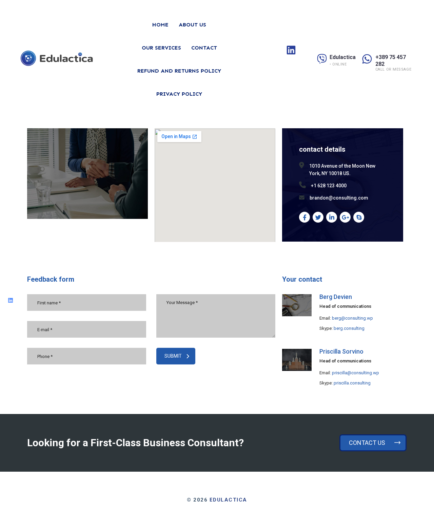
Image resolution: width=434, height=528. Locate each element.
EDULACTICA (228, 500)
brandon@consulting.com (339, 198)
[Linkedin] (10, 300)
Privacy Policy (179, 94)
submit (173, 356)
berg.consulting (349, 328)
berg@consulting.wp (352, 318)
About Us (192, 24)
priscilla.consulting (352, 382)
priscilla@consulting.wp (355, 372)
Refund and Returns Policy (179, 71)
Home (160, 24)
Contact (204, 47)
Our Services (161, 47)
